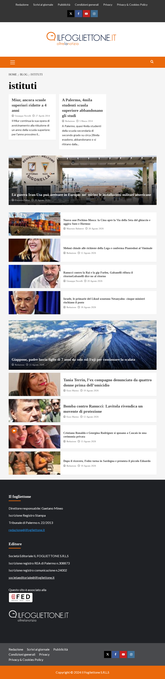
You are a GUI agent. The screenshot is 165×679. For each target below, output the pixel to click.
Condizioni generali (87, 4)
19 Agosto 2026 (91, 390)
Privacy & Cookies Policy (132, 4)
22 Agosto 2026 (36, 365)
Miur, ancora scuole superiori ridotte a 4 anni (29, 105)
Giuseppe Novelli (23, 116)
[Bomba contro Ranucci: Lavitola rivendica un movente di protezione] (34, 410)
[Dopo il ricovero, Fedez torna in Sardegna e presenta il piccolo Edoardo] (34, 463)
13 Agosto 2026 (88, 441)
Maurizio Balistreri (75, 228)
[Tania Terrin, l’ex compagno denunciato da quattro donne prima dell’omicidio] (34, 384)
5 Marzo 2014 (86, 121)
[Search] (152, 61)
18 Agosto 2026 (88, 307)
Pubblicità (64, 4)
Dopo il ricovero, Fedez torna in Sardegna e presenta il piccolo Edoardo (107, 461)
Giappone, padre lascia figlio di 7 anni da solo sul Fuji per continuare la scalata (73, 359)
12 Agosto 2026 (88, 253)
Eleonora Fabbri (22, 200)
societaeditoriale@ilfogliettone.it (32, 577)
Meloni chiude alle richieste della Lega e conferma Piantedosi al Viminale (107, 248)
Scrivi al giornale (43, 4)
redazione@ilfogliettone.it (27, 530)
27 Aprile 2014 (43, 116)
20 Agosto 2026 (42, 200)
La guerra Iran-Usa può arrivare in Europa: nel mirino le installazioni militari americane (81, 195)
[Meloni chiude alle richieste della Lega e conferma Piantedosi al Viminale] (34, 250)
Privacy (107, 4)
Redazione (22, 4)
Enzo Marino (73, 390)
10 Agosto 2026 (88, 466)
